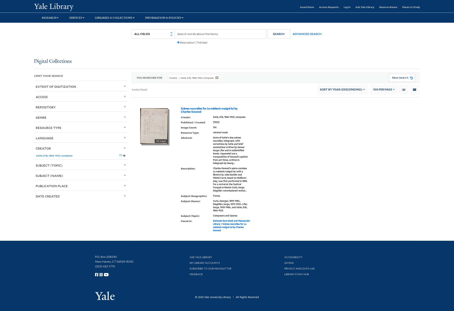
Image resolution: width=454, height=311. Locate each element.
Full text (202, 42)
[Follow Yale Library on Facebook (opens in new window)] (96, 274)
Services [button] (75, 18)
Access (42, 97)
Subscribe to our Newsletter (210, 268)
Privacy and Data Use (299, 268)
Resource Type (48, 128)
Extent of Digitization (56, 86)
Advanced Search (307, 34)
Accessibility (293, 257)
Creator (43, 148)
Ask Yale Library (364, 7)
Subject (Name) (49, 176)
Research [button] (49, 18)
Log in (347, 7)
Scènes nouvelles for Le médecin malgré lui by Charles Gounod (209, 110)
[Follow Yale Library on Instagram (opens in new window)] (101, 274)
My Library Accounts (205, 263)
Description (187, 42)
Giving (289, 263)
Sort (341, 89)
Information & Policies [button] (163, 18)
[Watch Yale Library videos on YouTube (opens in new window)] (106, 274)
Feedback (196, 274)
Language (44, 138)
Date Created (48, 196)
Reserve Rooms (388, 7)
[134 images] (154, 126)
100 (382, 89)
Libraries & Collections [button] (113, 18)
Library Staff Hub (296, 274)
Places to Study (411, 7)
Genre (41, 117)
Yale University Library (63, 6)
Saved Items (307, 7)
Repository (46, 107)
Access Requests (329, 7)
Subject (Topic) (49, 165)
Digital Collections (53, 61)
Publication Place (52, 186)
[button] (278, 33)
